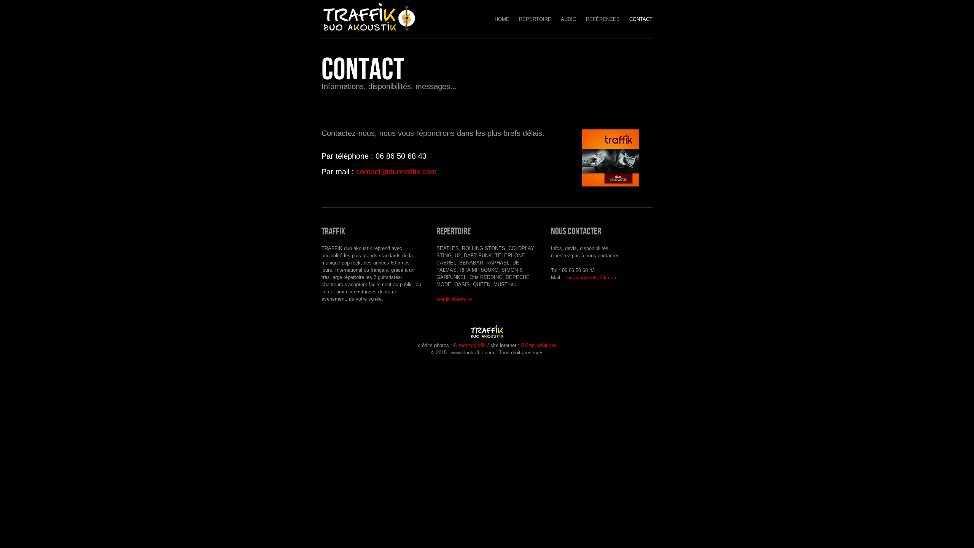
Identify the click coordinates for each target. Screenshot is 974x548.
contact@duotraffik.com (396, 171)
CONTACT (641, 19)
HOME (502, 19)
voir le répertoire (454, 299)
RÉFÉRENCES (603, 19)
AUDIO (568, 19)
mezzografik (472, 345)
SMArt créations (539, 345)
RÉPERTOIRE (535, 19)
